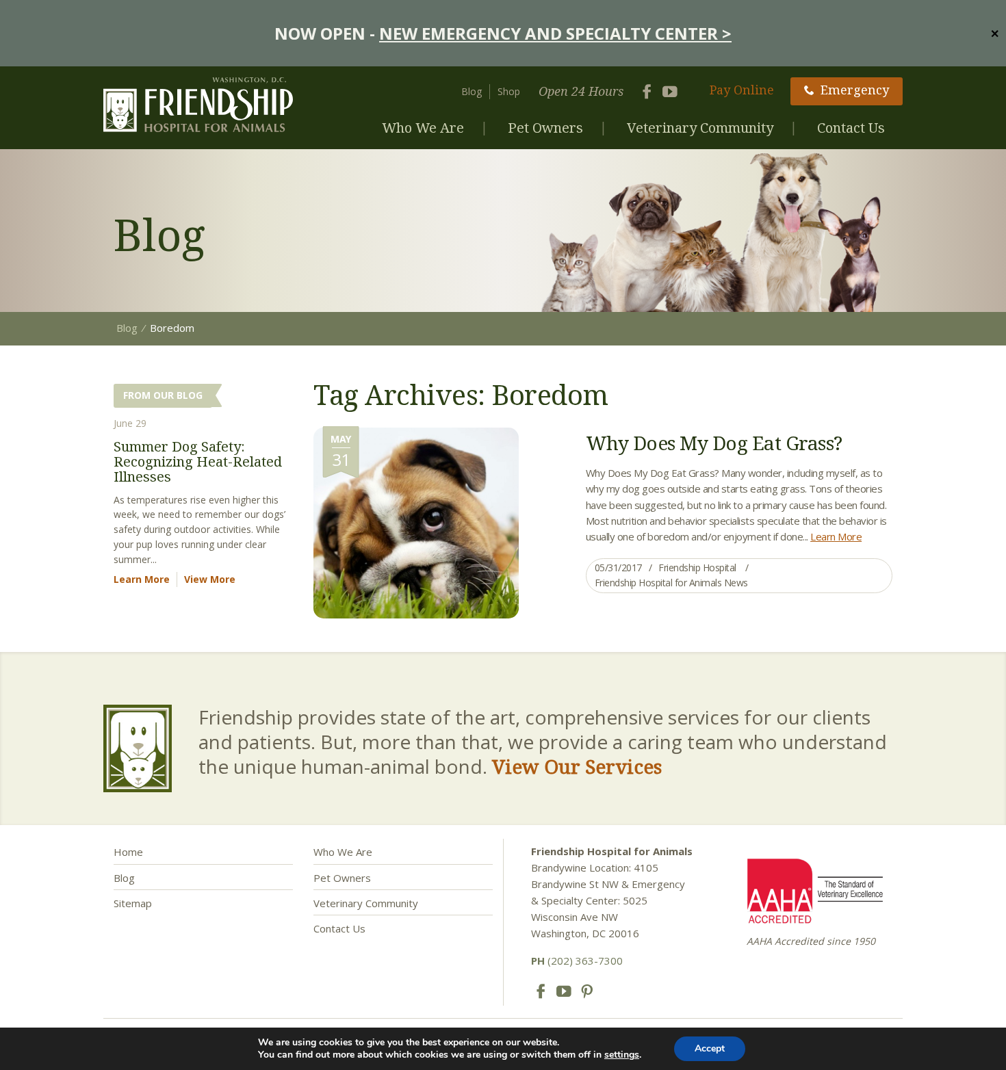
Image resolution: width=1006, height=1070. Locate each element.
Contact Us (851, 127)
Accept (710, 1048)
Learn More (836, 536)
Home (128, 852)
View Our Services (577, 766)
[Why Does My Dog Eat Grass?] (416, 522)
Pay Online (742, 89)
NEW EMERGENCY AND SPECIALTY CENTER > (555, 33)
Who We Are (423, 127)
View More (209, 579)
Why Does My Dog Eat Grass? (714, 443)
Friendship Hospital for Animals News (671, 582)
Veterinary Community (700, 127)
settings (621, 1055)
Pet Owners (545, 127)
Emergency (855, 89)
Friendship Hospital (697, 567)
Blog (471, 91)
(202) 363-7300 (577, 960)
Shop (509, 91)
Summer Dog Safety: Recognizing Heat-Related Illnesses (198, 461)
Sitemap (133, 903)
